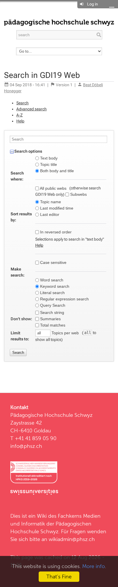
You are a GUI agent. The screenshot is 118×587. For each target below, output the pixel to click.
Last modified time (56, 208)
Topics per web (65, 333)
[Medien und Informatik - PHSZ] (59, 22)
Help (20, 121)
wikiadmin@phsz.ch (72, 539)
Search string (51, 312)
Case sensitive (52, 262)
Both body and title (56, 170)
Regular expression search (64, 299)
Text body (48, 158)
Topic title (48, 164)
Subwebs (78, 194)
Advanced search (31, 109)
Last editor (49, 214)
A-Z (19, 115)
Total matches (52, 325)
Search (22, 103)
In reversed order (55, 232)
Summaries (50, 318)
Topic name (50, 201)
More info (93, 566)
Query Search (52, 305)
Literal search (52, 292)
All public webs (52, 188)
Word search (51, 280)
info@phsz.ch (26, 446)
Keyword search (54, 286)
